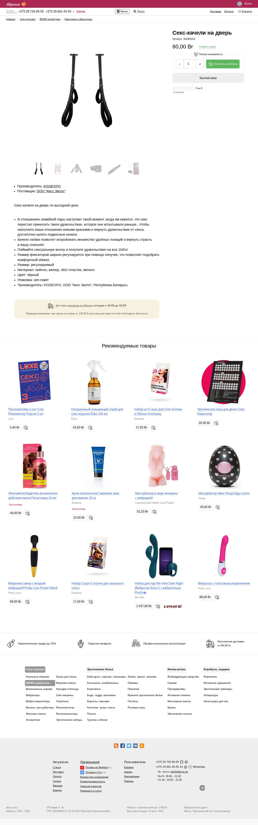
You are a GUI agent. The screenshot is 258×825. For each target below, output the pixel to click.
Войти (248, 3)
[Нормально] (184, 88)
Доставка (215, 11)
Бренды (57, 790)
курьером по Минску (80, 305)
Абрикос (10, 19)
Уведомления (131, 776)
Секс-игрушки (27, 19)
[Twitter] (129, 745)
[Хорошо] (188, 88)
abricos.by (11, 807)
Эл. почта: (173, 771)
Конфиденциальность (92, 781)
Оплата (228, 11)
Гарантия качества (90, 786)
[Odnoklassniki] (142, 745)
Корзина (128, 767)
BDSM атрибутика (50, 19)
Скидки (80, 11)
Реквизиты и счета (90, 790)
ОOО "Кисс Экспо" (51, 191)
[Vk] (135, 745)
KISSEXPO (52, 186)
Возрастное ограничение (94, 777)
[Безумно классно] (193, 88)
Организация (90, 762)
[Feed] (116, 745)
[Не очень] (179, 88)
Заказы (128, 771)
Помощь (129, 781)
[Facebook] (122, 745)
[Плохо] (174, 88)
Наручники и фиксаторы (78, 19)
